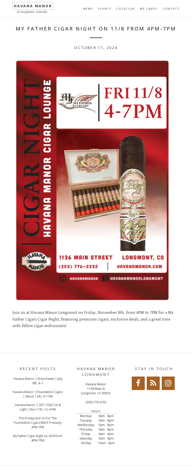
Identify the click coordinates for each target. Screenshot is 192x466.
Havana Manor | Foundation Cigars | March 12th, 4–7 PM (38, 394)
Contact (171, 8)
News (88, 8)
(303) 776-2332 (96, 402)
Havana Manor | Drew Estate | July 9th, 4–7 (38, 381)
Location (125, 8)
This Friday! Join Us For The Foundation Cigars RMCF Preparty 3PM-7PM (38, 422)
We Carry (149, 8)
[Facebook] (138, 383)
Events (104, 8)
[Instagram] (168, 383)
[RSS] (153, 383)
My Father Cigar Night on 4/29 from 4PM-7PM (37, 438)
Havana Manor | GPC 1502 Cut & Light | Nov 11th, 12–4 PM (38, 407)
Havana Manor (33, 5)
